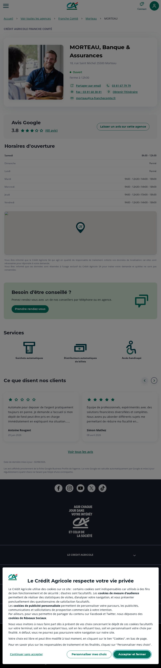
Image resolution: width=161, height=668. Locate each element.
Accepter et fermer (132, 654)
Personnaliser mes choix (89, 654)
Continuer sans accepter (26, 654)
